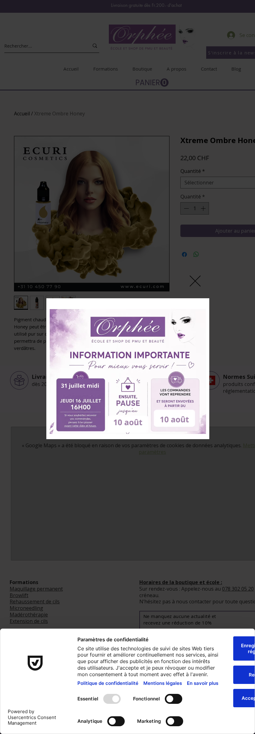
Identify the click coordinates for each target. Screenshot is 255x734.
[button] (195, 281)
